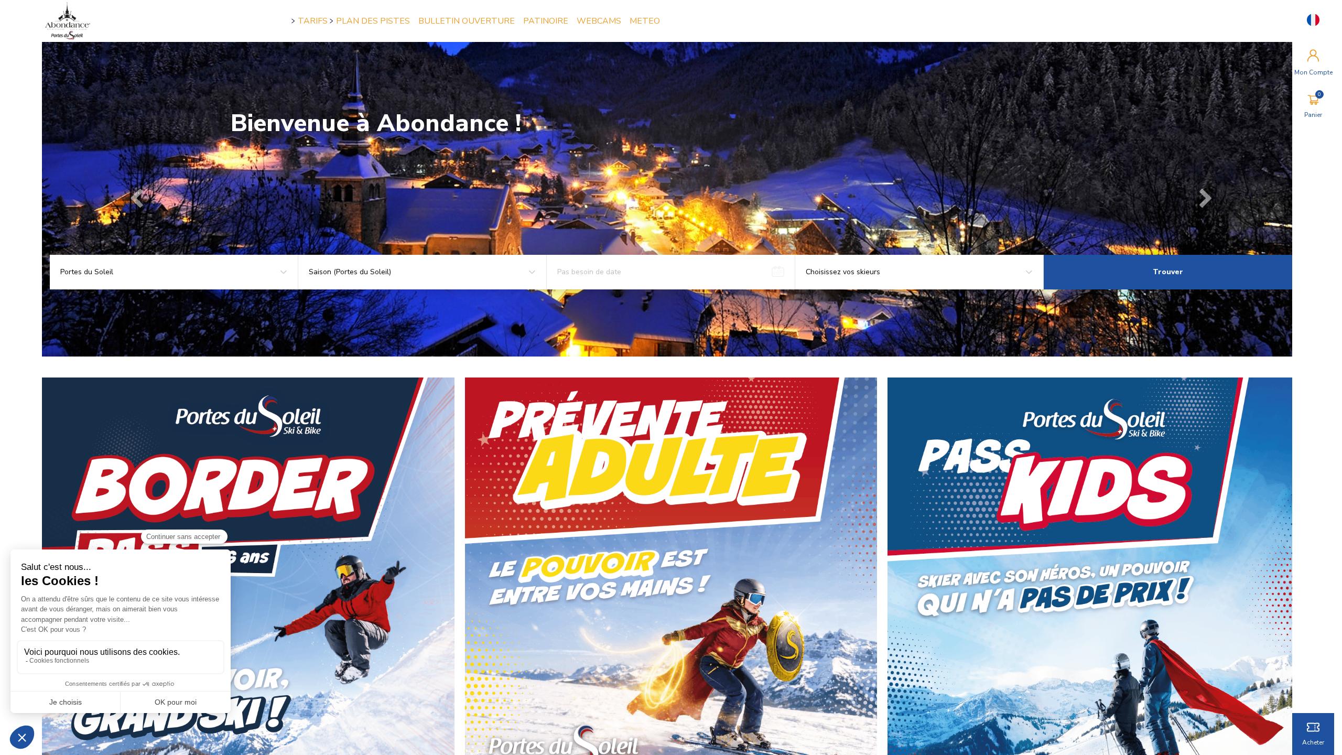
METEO (645, 21)
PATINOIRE (545, 21)
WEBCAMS (599, 21)
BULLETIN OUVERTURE (466, 21)
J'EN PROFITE (273, 194)
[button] (136, 199)
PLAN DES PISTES (373, 21)
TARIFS (313, 21)
